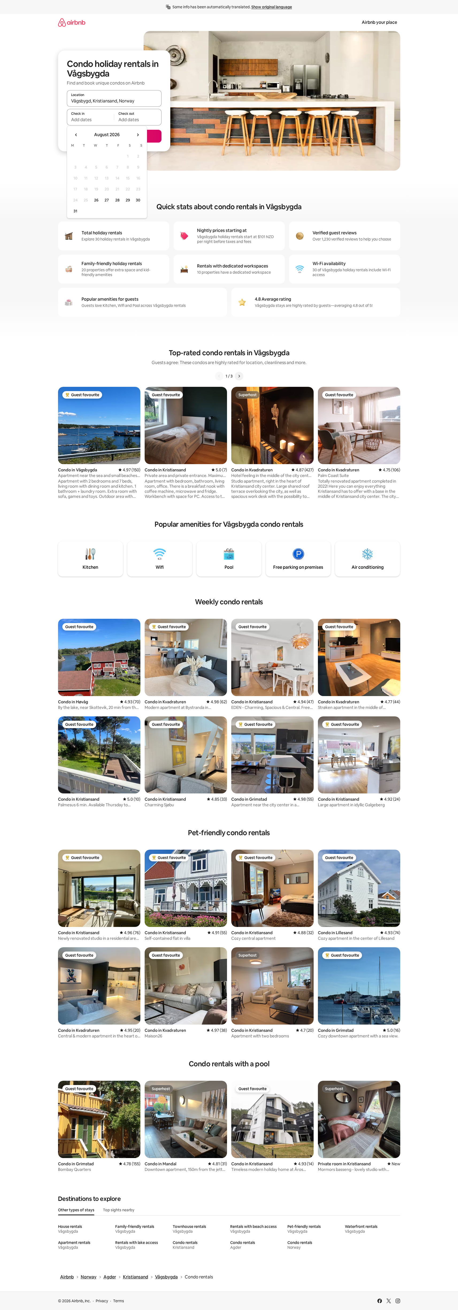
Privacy (102, 1300)
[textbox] (90, 119)
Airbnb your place (379, 22)
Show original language (271, 7)
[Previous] (219, 376)
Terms (118, 1300)
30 (138, 200)
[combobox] (114, 101)
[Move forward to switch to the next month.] (137, 134)
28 (117, 200)
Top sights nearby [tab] (118, 1210)
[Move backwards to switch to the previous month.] (76, 134)
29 (128, 200)
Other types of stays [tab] (76, 1210)
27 (107, 200)
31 (75, 211)
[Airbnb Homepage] (71, 22)
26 (96, 200)
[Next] (239, 376)
